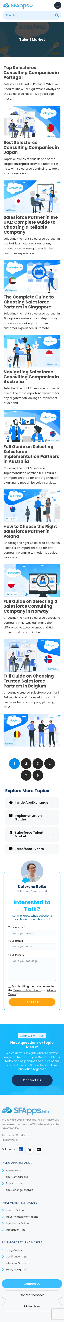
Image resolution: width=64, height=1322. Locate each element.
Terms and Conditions (27, 990)
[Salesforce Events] (11, 849)
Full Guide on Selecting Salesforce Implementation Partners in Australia (31, 454)
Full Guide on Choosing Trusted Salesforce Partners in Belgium (29, 681)
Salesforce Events (29, 849)
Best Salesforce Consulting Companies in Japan (31, 147)
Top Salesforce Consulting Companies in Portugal (31, 72)
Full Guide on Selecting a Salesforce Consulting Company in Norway (30, 606)
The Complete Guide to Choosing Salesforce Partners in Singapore (29, 302)
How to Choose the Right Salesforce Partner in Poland (30, 531)
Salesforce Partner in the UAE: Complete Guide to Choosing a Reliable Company (31, 224)
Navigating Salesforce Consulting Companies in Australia (31, 377)
